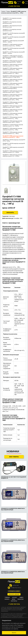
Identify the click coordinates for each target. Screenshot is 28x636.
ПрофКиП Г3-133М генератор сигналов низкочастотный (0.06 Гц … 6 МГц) (12, 69)
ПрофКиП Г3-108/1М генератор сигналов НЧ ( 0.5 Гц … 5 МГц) (14, 140)
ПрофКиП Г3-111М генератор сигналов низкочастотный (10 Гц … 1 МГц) (12, 118)
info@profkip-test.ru (16, 587)
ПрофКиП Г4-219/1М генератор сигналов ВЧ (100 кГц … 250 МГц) (14, 52)
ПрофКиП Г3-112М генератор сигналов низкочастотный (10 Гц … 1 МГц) (12, 129)
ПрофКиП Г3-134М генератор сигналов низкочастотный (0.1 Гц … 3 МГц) (12, 73)
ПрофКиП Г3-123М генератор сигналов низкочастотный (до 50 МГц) (12, 88)
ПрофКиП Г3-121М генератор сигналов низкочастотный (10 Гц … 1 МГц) (12, 114)
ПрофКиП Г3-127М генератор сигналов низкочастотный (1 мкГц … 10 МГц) (12, 95)
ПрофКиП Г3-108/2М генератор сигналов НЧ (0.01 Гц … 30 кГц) (14, 144)
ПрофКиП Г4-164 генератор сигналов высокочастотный (12, 19)
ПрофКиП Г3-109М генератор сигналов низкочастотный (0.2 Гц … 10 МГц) (12, 151)
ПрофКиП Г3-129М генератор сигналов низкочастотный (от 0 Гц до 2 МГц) (12, 76)
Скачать (7, 599)
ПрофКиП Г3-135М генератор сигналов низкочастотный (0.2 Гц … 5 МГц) (12, 65)
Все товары (14, 456)
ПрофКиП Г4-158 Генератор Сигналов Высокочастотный (12, 26)
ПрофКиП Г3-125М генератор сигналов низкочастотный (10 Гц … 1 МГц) (12, 103)
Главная (3, 11)
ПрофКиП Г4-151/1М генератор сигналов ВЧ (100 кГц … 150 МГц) (13, 49)
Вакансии (20, 599)
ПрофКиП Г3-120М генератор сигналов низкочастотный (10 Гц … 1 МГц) (12, 110)
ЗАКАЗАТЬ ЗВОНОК (14, 594)
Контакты (14, 601)
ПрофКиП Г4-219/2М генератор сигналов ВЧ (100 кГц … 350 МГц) (14, 34)
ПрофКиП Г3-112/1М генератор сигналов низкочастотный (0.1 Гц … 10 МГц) (13, 125)
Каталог (14, 597)
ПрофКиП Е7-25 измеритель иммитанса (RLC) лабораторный (13, 509)
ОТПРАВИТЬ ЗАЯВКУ (14, 591)
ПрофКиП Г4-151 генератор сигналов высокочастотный (12, 30)
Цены (13, 599)
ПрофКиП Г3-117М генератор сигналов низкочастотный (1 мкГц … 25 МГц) (12, 121)
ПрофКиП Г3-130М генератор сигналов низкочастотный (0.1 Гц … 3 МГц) (12, 80)
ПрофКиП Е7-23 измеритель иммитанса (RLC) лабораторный (13, 572)
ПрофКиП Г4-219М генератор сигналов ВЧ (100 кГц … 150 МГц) (13, 41)
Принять (14, 632)
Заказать (10, 212)
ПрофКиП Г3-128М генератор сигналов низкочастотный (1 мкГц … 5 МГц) (12, 99)
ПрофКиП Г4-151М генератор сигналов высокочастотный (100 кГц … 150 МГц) (12, 61)
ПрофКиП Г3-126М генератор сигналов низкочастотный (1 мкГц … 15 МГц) (12, 91)
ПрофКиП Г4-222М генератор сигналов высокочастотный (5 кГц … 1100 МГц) (12, 45)
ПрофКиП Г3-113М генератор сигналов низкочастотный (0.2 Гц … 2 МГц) (12, 133)
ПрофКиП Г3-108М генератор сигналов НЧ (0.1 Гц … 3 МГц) (13, 148)
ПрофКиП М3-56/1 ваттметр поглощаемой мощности (13, 477)
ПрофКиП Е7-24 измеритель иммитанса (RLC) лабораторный (13, 541)
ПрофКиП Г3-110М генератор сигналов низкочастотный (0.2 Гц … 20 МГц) (12, 155)
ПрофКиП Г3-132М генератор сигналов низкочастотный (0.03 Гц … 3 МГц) (12, 84)
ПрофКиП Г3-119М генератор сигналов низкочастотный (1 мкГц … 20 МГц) (12, 106)
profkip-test (19, 2)
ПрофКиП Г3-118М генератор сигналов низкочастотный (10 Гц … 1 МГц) (13, 136)
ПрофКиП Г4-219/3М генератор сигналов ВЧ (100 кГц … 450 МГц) (14, 37)
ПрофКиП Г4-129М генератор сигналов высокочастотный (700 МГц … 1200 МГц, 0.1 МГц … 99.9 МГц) (13, 57)
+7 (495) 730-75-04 (14, 6)
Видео (21, 597)
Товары (8, 11)
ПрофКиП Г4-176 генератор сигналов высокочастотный (12, 22)
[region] (14, 627)
